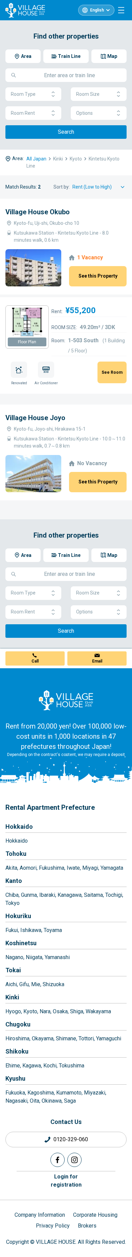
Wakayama (98, 1011)
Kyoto (30, 1011)
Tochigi (113, 895)
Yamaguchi (108, 1038)
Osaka (60, 1011)
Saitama (93, 895)
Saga (70, 1101)
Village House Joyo (35, 418)
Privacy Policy (53, 1225)
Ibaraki (47, 895)
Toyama (53, 930)
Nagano (14, 957)
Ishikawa (30, 930)
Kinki (12, 997)
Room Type (23, 94)
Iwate (73, 868)
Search (66, 132)
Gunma (29, 895)
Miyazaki (94, 1092)
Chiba (12, 895)
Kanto (13, 880)
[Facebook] (57, 1160)
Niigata (34, 957)
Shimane (66, 1038)
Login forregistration (66, 1180)
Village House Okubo (37, 212)
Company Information (40, 1215)
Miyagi (90, 868)
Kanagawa (70, 895)
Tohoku (15, 853)
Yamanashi (57, 957)
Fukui (11, 930)
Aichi (11, 984)
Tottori (86, 1038)
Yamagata (112, 868)
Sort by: (61, 187)
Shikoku (16, 1051)
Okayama (42, 1038)
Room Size (88, 94)
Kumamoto (69, 1092)
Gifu (24, 984)
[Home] (66, 700)
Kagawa (31, 1065)
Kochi (50, 1065)
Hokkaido (19, 826)
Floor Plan (27, 342)
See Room (112, 372)
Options (84, 113)
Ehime (12, 1065)
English (97, 10)
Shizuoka (53, 984)
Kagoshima (40, 1092)
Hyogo (13, 1011)
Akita (11, 868)
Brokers (87, 1225)
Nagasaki (16, 1101)
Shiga (76, 1011)
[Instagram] (74, 1160)
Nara (45, 1011)
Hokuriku (18, 915)
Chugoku (17, 1024)
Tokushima (71, 1065)
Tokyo (12, 903)
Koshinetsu (21, 943)
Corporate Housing (95, 1215)
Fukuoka (15, 1092)
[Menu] (121, 10)
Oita (34, 1101)
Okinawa (52, 1101)
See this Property (98, 276)
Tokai (13, 970)
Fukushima (51, 868)
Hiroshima (17, 1038)
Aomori (28, 868)
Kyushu (15, 1078)
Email (97, 661)
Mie (35, 984)
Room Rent (23, 113)
